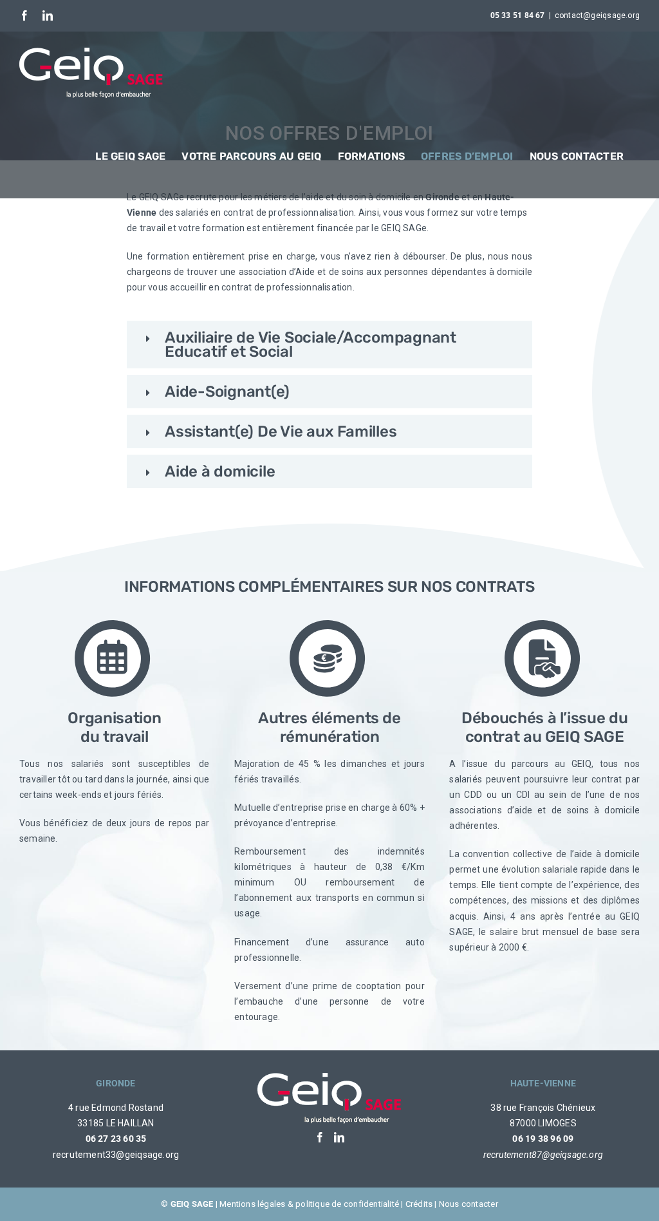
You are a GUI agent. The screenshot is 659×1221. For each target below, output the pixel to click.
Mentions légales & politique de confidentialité (309, 1204)
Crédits (418, 1204)
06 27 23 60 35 (116, 1138)
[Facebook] (320, 1137)
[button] (329, 344)
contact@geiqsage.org (597, 15)
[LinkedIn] (339, 1137)
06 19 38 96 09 (542, 1138)
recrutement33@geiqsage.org (116, 1155)
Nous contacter (468, 1204)
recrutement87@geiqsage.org (543, 1155)
